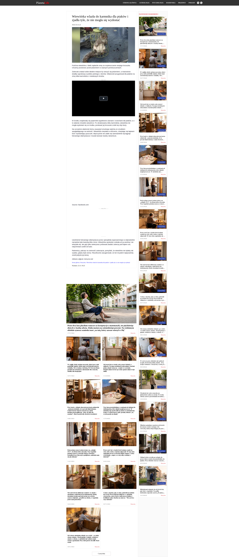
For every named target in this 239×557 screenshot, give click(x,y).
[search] (201, 3)
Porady (192, 3)
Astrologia (144, 3)
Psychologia (157, 3)
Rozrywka (170, 3)
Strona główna (129, 3)
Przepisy (182, 3)
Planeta (42, 2)
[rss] (198, 3)
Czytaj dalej (101, 553)
